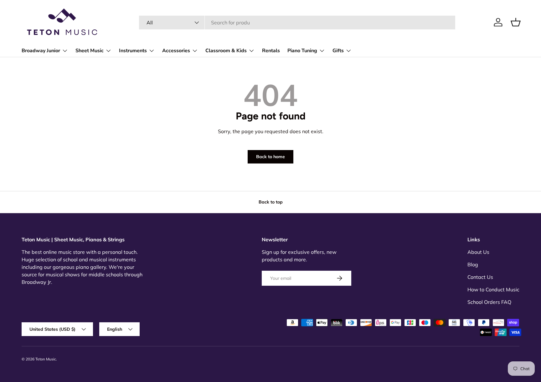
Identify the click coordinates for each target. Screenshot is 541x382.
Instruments (133, 50)
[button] (516, 22)
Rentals (271, 50)
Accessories (176, 50)
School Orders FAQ (489, 302)
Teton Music (45, 359)
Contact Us (480, 277)
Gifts (338, 50)
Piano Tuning (302, 50)
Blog (472, 264)
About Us (478, 252)
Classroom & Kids (226, 50)
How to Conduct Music (493, 289)
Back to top (271, 202)
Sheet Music (89, 50)
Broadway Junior (41, 50)
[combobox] (297, 22)
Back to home (270, 156)
